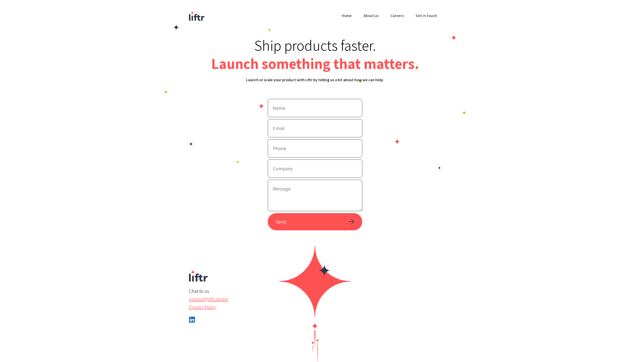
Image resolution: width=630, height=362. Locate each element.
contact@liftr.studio (208, 299)
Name (277, 104)
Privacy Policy (202, 307)
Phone (278, 144)
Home (347, 15)
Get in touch (426, 15)
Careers (397, 15)
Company (280, 164)
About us (371, 15)
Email (277, 124)
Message (279, 184)
